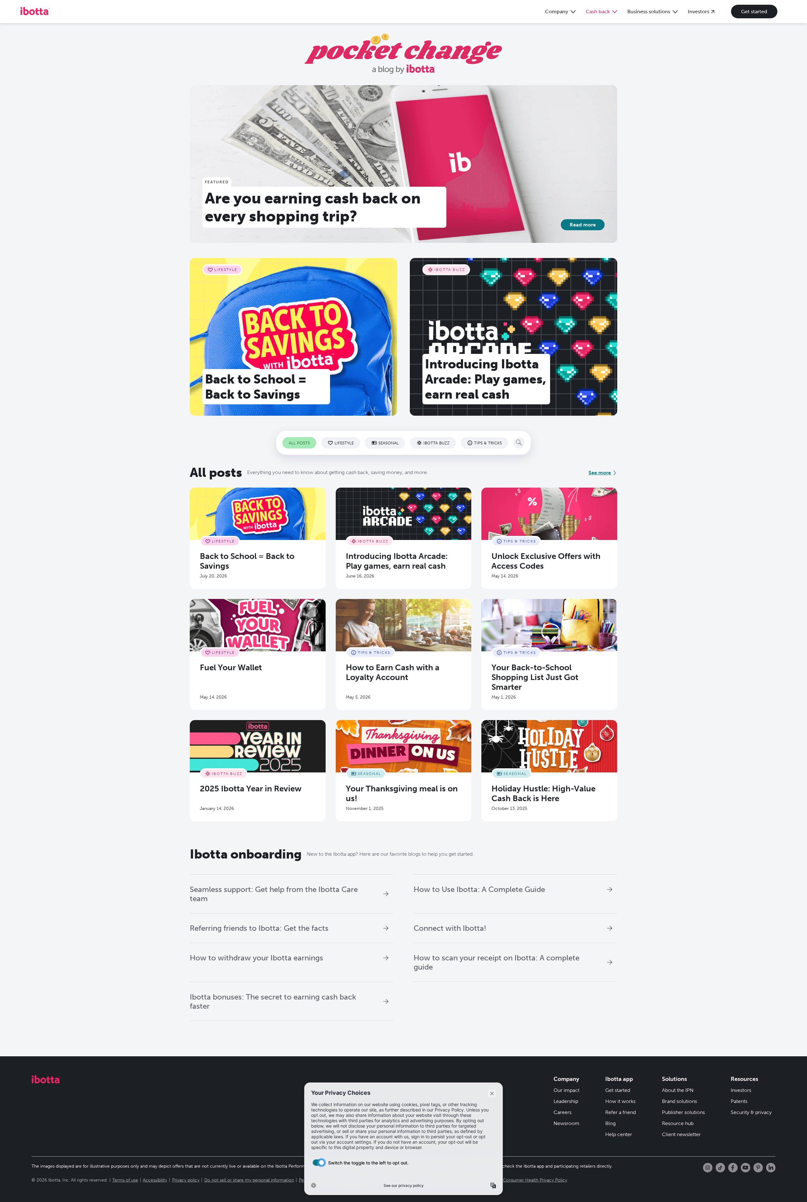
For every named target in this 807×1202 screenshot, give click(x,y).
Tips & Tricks (488, 442)
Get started (754, 12)
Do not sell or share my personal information (249, 1180)
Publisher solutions (683, 1112)
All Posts (299, 442)
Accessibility (155, 1180)
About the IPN (678, 1090)
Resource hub (678, 1123)
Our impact (566, 1090)
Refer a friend (620, 1112)
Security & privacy (751, 1112)
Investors (741, 1090)
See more (600, 473)
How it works (620, 1101)
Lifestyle (344, 442)
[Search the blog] (519, 443)
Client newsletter (681, 1134)
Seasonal (388, 442)
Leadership (566, 1101)
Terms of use (125, 1180)
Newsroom (566, 1123)
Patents (739, 1101)
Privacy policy (186, 1180)
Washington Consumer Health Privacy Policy (522, 1180)
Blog (610, 1123)
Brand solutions (679, 1101)
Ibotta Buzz (436, 442)
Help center (618, 1134)
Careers (563, 1112)
